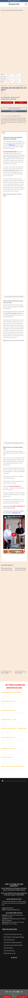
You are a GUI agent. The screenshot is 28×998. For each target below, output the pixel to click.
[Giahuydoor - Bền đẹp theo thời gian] (14, 4)
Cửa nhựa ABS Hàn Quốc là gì (9, 120)
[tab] (14, 133)
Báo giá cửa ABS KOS (7, 118)
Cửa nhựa (10, 85)
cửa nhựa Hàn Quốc (14, 486)
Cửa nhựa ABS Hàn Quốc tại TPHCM (13, 122)
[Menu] (2, 4)
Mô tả (3, 133)
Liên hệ (17, 994)
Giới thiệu (11, 994)
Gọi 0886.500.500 (6, 997)
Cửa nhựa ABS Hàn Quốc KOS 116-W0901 (20, 672)
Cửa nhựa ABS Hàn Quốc (20, 85)
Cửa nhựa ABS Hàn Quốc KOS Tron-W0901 (6, 672)
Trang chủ (4, 85)
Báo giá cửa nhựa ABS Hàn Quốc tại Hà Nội (12, 119)
